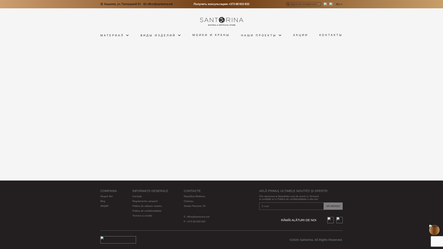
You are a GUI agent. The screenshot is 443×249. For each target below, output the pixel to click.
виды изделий (158, 35)
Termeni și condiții (142, 215)
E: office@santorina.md (196, 216)
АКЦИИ (300, 35)
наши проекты (259, 35)
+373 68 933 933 (239, 4)
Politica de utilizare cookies (147, 206)
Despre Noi (106, 196)
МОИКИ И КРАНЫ (211, 35)
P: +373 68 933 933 (194, 221)
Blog (102, 201)
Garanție (137, 196)
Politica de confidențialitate (146, 210)
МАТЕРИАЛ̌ (112, 35)
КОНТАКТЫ (331, 35)
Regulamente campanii (145, 201)
